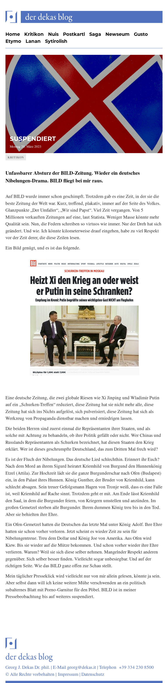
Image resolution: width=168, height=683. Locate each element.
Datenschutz (92, 674)
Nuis (53, 34)
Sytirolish (56, 41)
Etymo (13, 41)
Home (12, 34)
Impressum (68, 674)
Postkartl (74, 34)
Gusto (141, 34)
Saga (95, 34)
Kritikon (34, 34)
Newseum (117, 34)
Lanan (33, 41)
